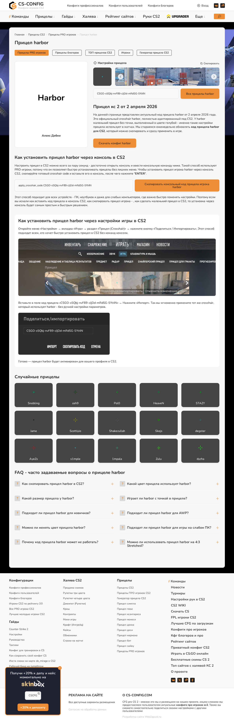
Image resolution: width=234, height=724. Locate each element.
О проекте (179, 671)
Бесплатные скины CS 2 (190, 659)
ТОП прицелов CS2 (100, 52)
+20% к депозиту (32, 707)
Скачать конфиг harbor (115, 143)
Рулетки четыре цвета (76, 598)
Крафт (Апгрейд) (73, 625)
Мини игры (69, 619)
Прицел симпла (126, 603)
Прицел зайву (125, 646)
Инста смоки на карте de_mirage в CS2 (32, 661)
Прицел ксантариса (129, 614)
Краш (66, 609)
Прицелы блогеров (67, 52)
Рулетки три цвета (74, 593)
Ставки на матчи (73, 640)
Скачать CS (180, 611)
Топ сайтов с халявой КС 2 (192, 665)
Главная (19, 34)
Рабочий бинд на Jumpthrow (26, 666)
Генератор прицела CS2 (154, 52)
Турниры (178, 593)
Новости (178, 587)
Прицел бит (124, 640)
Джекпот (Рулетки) (74, 603)
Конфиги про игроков (188, 629)
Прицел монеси (126, 619)
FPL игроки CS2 (183, 617)
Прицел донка (125, 625)
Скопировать (211, 63)
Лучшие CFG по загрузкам (192, 623)
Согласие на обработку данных (87, 709)
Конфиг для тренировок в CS (26, 650)
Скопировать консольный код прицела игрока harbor (177, 185)
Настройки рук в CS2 (188, 599)
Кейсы (67, 630)
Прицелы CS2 (36, 34)
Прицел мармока (127, 635)
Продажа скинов (73, 587)
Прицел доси (125, 630)
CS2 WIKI (178, 605)
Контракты (69, 614)
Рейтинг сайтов (183, 641)
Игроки (125, 52)
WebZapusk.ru (153, 717)
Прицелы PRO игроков (62, 34)
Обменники (70, 635)
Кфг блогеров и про (187, 635)
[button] (152, 83)
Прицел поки (125, 609)
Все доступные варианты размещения (92, 702)
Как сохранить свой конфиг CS (28, 655)
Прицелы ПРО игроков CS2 (133, 593)
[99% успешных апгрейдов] (177, 16)
